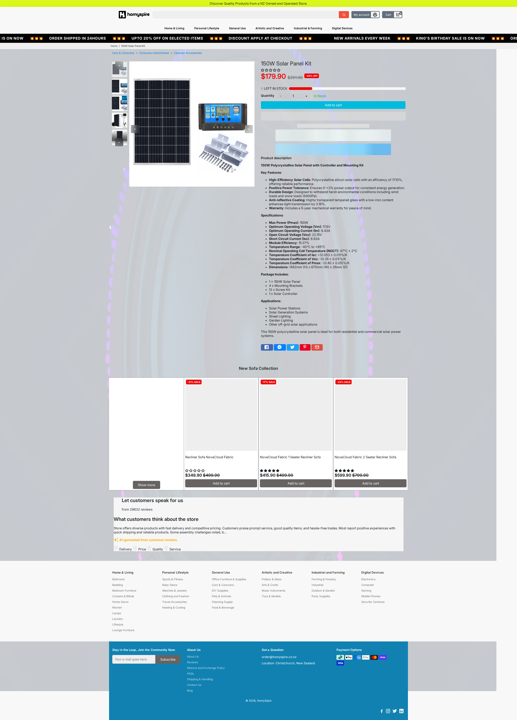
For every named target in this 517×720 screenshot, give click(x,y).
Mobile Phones (370, 596)
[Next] (119, 142)
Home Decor (120, 601)
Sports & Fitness (172, 579)
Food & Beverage (223, 607)
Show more (146, 485)
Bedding (117, 585)
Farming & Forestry (324, 579)
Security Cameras (373, 601)
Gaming (366, 590)
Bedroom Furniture (124, 590)
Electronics (368, 579)
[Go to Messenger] (280, 347)
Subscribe (167, 659)
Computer (367, 585)
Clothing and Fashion (175, 596)
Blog (190, 690)
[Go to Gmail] (317, 347)
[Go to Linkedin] (401, 712)
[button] (271, 70)
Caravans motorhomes (154, 53)
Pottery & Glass (272, 579)
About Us (193, 656)
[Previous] (119, 65)
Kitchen (117, 607)
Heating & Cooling (173, 607)
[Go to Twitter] (293, 347)
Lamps (116, 613)
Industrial (317, 585)
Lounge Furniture (123, 630)
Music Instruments (273, 590)
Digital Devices (342, 28)
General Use (237, 28)
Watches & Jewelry (174, 590)
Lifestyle (117, 624)
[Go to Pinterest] (305, 347)
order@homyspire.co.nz (279, 657)
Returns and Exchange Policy (206, 668)
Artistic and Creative (269, 28)
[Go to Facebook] (267, 347)
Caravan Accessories (188, 53)
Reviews (192, 662)
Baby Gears (169, 585)
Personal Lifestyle (206, 28)
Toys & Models (271, 596)
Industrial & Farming (308, 28)
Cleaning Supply (222, 601)
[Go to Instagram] (388, 712)
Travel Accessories (174, 601)
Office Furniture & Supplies (229, 579)
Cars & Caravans (123, 53)
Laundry (117, 618)
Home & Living (174, 28)
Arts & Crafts (270, 585)
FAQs (190, 673)
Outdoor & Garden (323, 590)
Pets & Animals (221, 596)
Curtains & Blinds (123, 596)
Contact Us (194, 684)
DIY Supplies (220, 590)
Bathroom (118, 579)
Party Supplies (321, 596)
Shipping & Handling (200, 679)
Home (114, 45)
